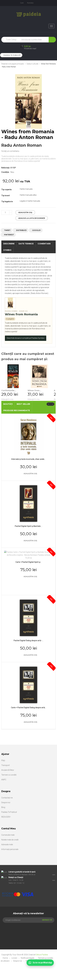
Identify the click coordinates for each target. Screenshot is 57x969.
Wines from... (34, 390)
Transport (5, 765)
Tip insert (5, 195)
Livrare (14, 958)
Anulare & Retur (7, 770)
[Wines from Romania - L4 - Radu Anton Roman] (39, 376)
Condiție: (5, 172)
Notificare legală (28, 958)
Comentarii (44, 243)
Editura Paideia (42, 955)
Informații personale (9, 849)
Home (5, 958)
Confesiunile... (8, 390)
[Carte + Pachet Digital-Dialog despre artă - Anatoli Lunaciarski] (28, 685)
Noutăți (8, 404)
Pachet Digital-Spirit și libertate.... (28, 526)
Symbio (7, 250)
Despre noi (5, 802)
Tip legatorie (7, 201)
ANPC (3, 780)
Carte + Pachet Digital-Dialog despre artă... (28, 707)
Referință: (5, 168)
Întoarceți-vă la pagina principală (12, 64)
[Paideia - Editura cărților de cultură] (28, 14)
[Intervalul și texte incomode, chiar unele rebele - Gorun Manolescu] (28, 436)
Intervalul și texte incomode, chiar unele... (28, 459)
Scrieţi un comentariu (10, 151)
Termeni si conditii (8, 775)
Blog (3, 807)
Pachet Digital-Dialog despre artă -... (28, 640)
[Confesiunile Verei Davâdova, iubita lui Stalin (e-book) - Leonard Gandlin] (13, 376)
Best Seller (23, 404)
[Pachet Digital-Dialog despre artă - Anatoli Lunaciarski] (28, 618)
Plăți (3, 760)
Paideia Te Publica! (9, 812)
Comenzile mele (7, 835)
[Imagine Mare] (27, 886)
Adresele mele (7, 844)
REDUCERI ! (6, 817)
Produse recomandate (16, 410)
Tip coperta (6, 189)
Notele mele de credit (9, 840)
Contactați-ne (7, 798)
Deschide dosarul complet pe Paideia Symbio (25, 338)
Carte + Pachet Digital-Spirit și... (28, 562)
